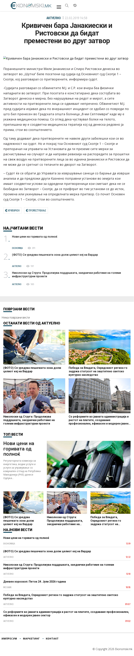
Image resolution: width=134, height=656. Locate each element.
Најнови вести (17, 530)
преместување (37, 210)
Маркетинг (31, 638)
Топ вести (13, 434)
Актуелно (54, 18)
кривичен (14, 210)
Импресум (9, 638)
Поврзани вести (19, 309)
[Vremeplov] (75, 5)
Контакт (52, 638)
